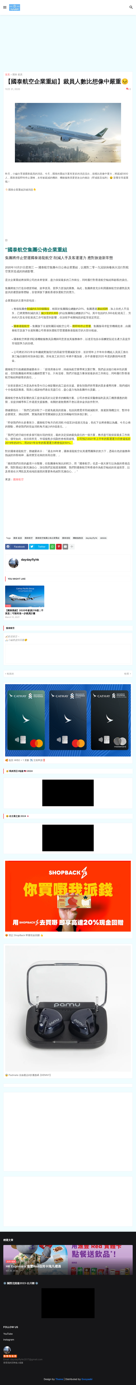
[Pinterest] (59, 547)
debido (103, 538)
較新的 (10, 673)
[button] (4, 7)
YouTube (8, 1333)
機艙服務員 (78, 538)
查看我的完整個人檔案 (13, 1362)
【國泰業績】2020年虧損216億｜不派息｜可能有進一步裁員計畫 (24, 612)
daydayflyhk (91, 538)
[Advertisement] (68, 43)
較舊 (126, 673)
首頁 (7, 74)
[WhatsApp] (52, 547)
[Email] (65, 547)
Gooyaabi (86, 1379)
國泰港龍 (66, 538)
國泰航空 (18, 479)
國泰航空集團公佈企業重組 (47, 538)
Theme (59, 1379)
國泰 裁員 (17, 74)
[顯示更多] (72, 547)
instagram (8, 1339)
